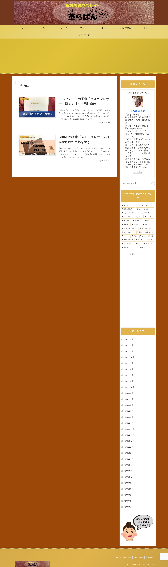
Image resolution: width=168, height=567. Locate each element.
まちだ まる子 (138, 110)
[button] (152, 183)
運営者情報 (150, 558)
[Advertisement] (84, 56)
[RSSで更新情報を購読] (140, 172)
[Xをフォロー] (134, 172)
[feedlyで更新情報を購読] (137, 172)
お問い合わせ (138, 558)
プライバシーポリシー (123, 558)
